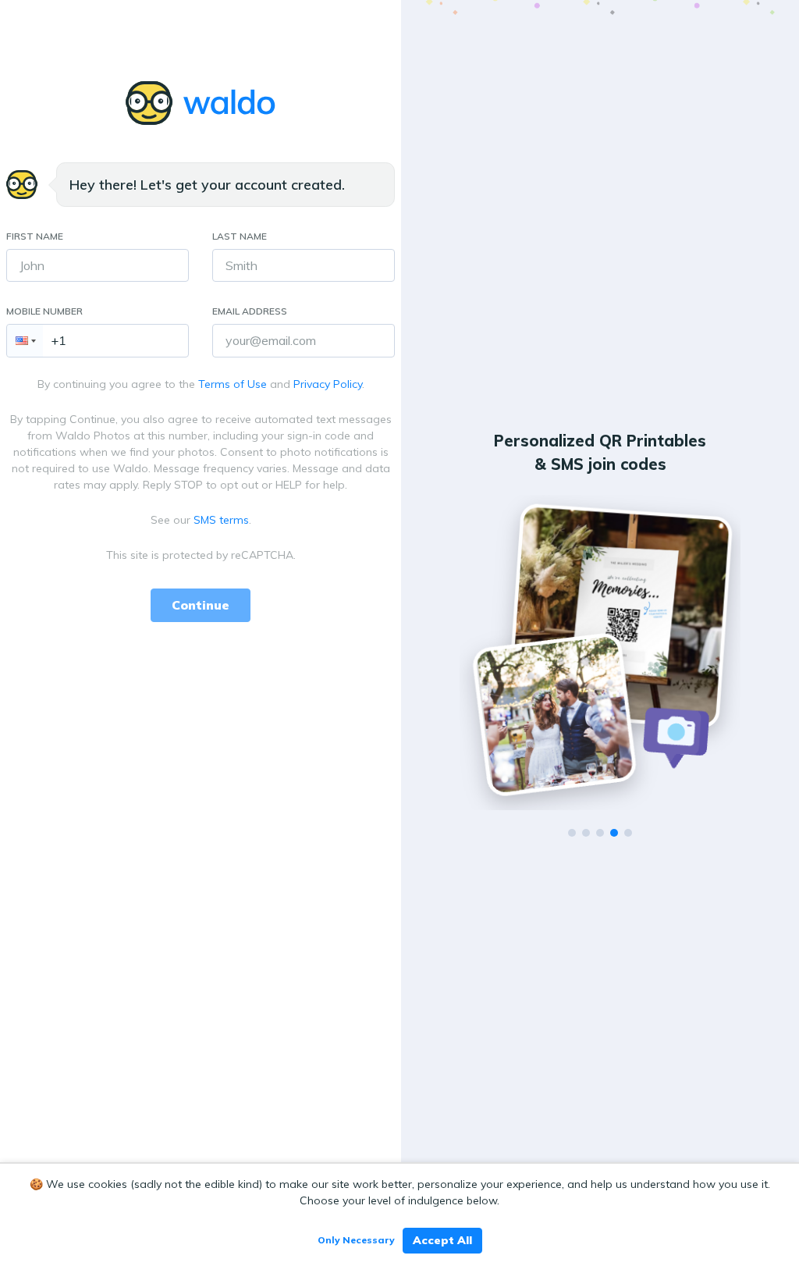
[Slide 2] (586, 833)
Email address (249, 311)
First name (34, 236)
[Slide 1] (572, 833)
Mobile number (44, 311)
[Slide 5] (628, 833)
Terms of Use (232, 384)
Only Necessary (356, 1240)
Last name (239, 236)
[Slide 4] (614, 833)
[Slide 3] (600, 833)
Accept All (442, 1240)
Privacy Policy (327, 384)
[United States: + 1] (25, 341)
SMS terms (221, 520)
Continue (200, 605)
